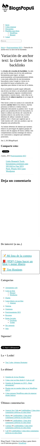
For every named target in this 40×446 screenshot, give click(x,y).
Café (7, 431)
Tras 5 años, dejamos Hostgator (16, 362)
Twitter (12, 322)
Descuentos (9, 29)
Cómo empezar (10, 27)
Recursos (8, 315)
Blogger (12, 35)
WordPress (13, 33)
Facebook (13, 320)
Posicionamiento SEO (14, 48)
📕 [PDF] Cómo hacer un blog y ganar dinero (17, 263)
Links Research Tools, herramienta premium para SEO (17, 163)
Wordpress (13, 295)
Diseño (7, 298)
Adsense (13, 303)
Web (7, 329)
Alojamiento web (11, 288)
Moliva (7, 415)
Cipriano (8, 426)
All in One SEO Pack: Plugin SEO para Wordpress (16, 168)
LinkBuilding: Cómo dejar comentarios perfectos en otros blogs (22, 411)
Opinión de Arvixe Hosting (14, 377)
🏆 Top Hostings (12, 269)
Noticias (8, 306)
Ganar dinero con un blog (14, 301)
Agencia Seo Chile (12, 410)
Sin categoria (9, 325)
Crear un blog (10, 291)
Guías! (7, 37)
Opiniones (9, 309)
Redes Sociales (10, 318)
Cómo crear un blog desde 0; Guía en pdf (19, 380)
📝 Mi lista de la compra (17, 255)
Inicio (7, 25)
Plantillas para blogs (12, 31)
